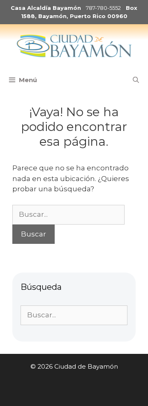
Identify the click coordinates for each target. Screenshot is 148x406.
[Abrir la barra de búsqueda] (136, 80)
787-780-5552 (103, 8)
